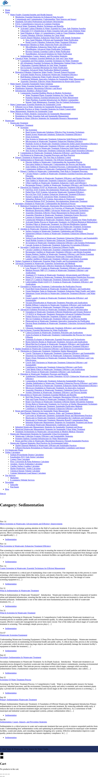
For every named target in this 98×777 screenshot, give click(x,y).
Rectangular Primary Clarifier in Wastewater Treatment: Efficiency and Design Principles (61, 185)
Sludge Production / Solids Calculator (25, 468)
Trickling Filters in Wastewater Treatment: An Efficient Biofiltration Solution (56, 224)
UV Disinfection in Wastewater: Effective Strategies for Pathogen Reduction (51, 266)
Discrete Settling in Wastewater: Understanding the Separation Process (54, 162)
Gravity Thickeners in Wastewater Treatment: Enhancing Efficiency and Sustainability (60, 353)
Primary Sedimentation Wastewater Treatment (18, 700)
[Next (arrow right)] (4, 776)
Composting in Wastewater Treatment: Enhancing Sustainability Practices (55, 381)
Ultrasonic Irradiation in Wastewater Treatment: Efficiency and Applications (56, 328)
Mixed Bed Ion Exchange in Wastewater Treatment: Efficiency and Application (57, 344)
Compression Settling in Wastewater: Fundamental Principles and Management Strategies (61, 169)
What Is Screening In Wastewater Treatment (17, 613)
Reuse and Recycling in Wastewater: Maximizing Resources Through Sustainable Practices (52, 441)
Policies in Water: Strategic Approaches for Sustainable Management (42, 114)
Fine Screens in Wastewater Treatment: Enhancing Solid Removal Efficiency (56, 139)
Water (7, 12)
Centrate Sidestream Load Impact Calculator (28, 473)
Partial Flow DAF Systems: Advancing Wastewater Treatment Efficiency (55, 192)
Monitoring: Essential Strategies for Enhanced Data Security (39, 17)
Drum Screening (32, 137)
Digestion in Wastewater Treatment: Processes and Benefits (44, 374)
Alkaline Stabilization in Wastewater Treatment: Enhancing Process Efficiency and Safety (61, 383)
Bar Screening (31, 130)
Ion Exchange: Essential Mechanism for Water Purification (44, 68)
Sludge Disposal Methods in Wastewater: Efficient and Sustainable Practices (46, 445)
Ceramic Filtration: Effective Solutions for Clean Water (42, 35)
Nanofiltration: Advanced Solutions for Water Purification (49, 54)
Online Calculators (12, 452)
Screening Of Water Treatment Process (15, 680)
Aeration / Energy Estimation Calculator (26, 464)
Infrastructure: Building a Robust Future (31, 91)
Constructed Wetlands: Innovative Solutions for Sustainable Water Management (52, 79)
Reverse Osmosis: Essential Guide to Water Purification (48, 51)
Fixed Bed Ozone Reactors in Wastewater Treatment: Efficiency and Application (58, 289)
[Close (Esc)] (1, 774)
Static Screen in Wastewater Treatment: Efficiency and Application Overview (57, 146)
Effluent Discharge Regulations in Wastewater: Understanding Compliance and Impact (50, 448)
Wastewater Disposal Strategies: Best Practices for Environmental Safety (39, 443)
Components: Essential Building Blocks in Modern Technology (45, 93)
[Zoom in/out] (9, 774)
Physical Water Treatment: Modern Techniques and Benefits (39, 26)
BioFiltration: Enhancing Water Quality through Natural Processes (47, 77)
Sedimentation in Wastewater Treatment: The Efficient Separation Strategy (50, 160)
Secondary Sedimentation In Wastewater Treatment (20, 657)
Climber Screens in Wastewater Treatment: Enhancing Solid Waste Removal (56, 148)
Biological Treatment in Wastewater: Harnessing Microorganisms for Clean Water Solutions (57, 206)
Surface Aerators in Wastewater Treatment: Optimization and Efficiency (54, 231)
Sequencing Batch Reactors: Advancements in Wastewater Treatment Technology (58, 227)
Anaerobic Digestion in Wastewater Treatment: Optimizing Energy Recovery (56, 215)
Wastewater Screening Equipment (13, 635)
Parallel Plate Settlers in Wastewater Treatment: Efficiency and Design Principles (58, 178)
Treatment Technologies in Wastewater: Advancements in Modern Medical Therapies (49, 432)
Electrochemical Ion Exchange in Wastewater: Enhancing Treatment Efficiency (57, 346)
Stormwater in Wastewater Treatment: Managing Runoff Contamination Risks (57, 420)
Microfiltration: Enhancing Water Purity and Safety (46, 47)
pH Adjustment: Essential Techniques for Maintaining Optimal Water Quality (51, 63)
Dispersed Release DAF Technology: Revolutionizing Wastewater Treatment (56, 201)
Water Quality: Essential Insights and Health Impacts (31, 15)
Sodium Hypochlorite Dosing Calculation (27, 455)
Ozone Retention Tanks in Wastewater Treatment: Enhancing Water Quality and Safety (60, 291)
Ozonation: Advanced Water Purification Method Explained (44, 70)
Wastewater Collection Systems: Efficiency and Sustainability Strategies (44, 436)
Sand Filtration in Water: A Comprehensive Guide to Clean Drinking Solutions (52, 33)
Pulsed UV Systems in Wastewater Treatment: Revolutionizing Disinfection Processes (60, 277)
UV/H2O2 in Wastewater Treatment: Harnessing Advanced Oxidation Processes (58, 314)
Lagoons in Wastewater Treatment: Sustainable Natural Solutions (52, 217)
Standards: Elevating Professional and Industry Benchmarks (39, 21)
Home (7, 10)
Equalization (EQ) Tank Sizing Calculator (27, 457)
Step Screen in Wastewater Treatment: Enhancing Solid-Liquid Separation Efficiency (60, 150)
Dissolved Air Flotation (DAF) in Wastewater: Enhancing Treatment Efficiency (52, 187)
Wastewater (9, 121)
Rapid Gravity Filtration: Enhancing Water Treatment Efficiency (51, 42)
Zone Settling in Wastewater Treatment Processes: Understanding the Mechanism (58, 167)
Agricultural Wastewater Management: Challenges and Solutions (51, 425)
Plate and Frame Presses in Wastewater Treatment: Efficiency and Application (57, 399)
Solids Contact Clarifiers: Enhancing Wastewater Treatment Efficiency (54, 256)
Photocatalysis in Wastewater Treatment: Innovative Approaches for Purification (58, 321)
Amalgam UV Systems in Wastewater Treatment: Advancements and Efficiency (58, 275)
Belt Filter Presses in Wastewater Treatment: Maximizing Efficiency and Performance (60, 397)
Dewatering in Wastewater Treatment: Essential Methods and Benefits (48, 395)
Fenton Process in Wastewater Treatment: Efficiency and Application (53, 316)
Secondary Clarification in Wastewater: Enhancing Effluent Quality (47, 247)
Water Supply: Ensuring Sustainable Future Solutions (31, 84)
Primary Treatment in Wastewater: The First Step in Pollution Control (43, 157)
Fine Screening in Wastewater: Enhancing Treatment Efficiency (25, 546)
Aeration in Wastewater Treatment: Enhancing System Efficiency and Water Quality (54, 229)
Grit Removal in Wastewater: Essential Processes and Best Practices (47, 155)
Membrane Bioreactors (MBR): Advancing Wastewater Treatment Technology (57, 210)
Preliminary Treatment (24, 125)
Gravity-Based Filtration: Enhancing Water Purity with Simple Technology (50, 38)
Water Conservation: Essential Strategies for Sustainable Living (35, 104)
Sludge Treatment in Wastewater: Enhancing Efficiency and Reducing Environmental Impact (52, 349)
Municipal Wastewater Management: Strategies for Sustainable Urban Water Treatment (50, 429)
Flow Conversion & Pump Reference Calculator (29, 461)
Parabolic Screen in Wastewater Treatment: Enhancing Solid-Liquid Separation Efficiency (62, 144)
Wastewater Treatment (19, 123)
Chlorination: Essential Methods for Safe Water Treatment (43, 65)
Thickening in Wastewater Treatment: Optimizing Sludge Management (48, 351)
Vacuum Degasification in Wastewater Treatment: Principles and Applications (57, 303)
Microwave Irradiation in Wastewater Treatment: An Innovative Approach (55, 388)
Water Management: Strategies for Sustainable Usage (31, 111)
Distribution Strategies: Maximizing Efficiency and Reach (38, 88)
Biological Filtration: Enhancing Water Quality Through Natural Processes (45, 72)
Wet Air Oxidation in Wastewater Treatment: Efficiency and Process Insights (56, 319)
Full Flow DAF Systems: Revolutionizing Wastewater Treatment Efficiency (56, 190)
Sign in (3, 493)
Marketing (14, 478)
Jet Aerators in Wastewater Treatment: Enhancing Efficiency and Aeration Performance (60, 243)
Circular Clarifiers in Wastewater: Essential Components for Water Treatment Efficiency (61, 250)
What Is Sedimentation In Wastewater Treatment (19, 591)
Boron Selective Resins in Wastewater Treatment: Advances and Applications (57, 342)
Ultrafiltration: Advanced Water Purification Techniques (48, 49)
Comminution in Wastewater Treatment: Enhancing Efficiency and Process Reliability (54, 153)
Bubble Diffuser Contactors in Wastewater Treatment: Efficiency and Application (58, 305)
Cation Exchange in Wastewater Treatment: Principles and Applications (54, 332)
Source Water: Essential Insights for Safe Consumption (37, 86)
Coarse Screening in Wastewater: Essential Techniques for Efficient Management (32, 568)
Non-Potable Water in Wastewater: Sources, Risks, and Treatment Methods (50, 413)
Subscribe (14, 485)
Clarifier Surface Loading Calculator (25, 466)
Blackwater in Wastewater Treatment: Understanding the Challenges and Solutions (59, 418)
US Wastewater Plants (14, 450)
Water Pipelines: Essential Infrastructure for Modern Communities (52, 100)
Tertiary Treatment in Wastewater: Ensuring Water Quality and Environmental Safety (49, 261)
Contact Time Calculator (20, 459)
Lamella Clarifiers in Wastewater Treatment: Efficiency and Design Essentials (57, 259)
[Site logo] (5, 6)
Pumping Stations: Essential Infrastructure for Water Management (52, 98)
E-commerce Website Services (22, 480)
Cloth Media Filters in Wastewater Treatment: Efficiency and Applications (55, 369)
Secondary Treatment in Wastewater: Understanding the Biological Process (45, 203)
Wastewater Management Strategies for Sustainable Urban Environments (39, 434)
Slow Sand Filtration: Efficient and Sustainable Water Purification (52, 40)
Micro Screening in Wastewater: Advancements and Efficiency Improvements (31, 524)
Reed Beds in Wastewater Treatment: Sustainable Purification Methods (54, 406)
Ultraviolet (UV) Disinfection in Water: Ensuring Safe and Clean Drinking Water (52, 31)
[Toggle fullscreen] (6, 774)
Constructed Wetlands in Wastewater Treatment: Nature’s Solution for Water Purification (61, 220)
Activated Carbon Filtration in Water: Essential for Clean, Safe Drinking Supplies (53, 28)
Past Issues (14, 487)
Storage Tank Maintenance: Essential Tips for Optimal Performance (53, 102)
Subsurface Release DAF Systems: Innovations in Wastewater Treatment (55, 199)
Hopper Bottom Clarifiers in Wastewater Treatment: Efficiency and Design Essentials (60, 254)
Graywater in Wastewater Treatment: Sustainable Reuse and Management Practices (59, 415)
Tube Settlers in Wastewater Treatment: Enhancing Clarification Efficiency (55, 180)
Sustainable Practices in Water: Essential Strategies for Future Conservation (45, 109)
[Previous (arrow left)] (1, 776)
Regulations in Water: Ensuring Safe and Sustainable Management (42, 116)
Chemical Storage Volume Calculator (25, 471)
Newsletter (9, 482)
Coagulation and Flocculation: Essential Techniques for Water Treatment (49, 61)
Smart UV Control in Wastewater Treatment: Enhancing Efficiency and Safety (57, 279)
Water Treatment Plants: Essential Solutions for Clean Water (50, 95)
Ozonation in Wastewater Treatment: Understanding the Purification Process (51, 286)
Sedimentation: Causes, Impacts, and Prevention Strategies (43, 56)
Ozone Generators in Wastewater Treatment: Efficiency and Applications (55, 307)
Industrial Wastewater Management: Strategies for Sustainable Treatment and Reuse (59, 422)
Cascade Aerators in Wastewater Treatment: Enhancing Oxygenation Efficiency (57, 245)
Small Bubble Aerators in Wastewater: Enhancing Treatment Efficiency (54, 240)
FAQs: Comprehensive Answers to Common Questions (37, 24)
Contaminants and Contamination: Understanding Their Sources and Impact (45, 19)
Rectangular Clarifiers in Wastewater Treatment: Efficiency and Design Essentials (58, 252)
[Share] (4, 774)
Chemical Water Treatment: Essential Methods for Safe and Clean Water (44, 58)
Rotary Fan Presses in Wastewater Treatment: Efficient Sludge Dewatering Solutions (59, 402)
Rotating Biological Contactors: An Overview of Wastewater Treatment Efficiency (59, 208)
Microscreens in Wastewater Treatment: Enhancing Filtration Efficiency (54, 141)
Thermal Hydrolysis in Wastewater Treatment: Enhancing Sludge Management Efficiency (62, 385)
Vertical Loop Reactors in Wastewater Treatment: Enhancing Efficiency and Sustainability (62, 238)
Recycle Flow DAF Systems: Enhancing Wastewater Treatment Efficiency (55, 194)
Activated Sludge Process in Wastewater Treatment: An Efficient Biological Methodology (61, 222)
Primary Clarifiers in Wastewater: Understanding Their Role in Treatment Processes (54, 171)
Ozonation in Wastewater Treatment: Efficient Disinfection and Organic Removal (58, 312)
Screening (24, 127)
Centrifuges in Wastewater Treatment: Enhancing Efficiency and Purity (54, 367)
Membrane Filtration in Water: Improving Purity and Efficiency (45, 45)
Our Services (10, 475)
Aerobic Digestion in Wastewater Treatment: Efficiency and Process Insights (56, 392)
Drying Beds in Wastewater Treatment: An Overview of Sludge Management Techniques (61, 404)
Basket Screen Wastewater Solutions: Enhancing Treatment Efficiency (54, 134)
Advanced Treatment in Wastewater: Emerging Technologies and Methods (45, 263)
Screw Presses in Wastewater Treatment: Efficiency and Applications (53, 372)
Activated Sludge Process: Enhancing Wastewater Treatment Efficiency (49, 74)
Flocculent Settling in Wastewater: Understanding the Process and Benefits (55, 164)
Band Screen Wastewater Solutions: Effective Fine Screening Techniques (55, 132)
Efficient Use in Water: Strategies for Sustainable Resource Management (44, 107)
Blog (7, 489)
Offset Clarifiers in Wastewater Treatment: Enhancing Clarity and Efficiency (56, 183)
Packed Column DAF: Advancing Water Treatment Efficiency (51, 197)
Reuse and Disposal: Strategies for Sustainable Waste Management (42, 411)
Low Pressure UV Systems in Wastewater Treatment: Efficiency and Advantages (58, 268)
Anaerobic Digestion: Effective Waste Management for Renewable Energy (50, 81)
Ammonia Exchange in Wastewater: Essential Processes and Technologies (55, 339)
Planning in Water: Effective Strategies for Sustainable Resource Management (46, 118)
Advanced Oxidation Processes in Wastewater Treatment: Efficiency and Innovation (54, 309)
